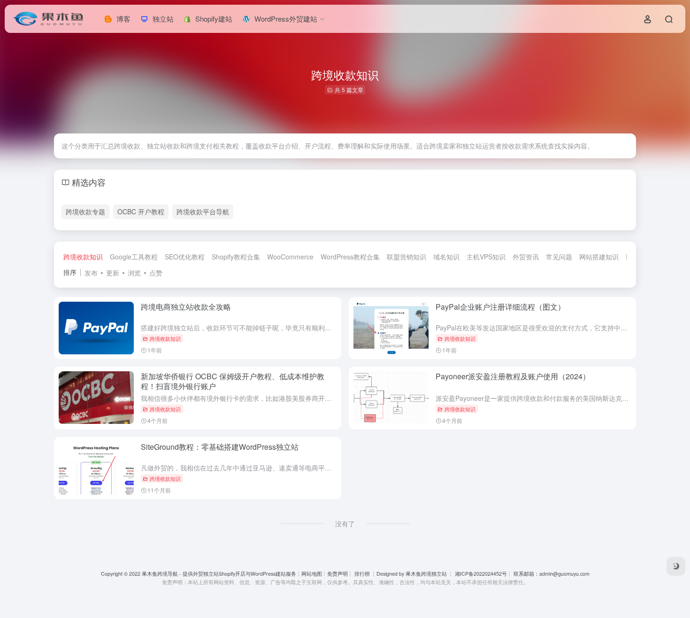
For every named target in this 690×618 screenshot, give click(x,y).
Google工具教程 (134, 256)
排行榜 (362, 573)
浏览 (134, 272)
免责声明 (337, 573)
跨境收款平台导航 (202, 211)
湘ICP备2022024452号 (480, 573)
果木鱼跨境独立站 (426, 573)
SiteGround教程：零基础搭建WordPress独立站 (220, 446)
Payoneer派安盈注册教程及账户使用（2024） (513, 376)
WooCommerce (290, 256)
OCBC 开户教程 (140, 211)
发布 (91, 272)
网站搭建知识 (599, 256)
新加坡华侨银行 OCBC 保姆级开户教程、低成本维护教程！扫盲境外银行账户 (232, 381)
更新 (112, 272)
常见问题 (559, 256)
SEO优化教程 (185, 256)
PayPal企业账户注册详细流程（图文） (500, 306)
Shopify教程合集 (236, 256)
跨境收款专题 (85, 211)
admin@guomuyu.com (564, 573)
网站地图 (311, 573)
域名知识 (446, 256)
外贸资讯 (526, 256)
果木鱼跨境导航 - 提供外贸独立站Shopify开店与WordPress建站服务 (219, 573)
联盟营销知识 (406, 256)
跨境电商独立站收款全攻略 (186, 306)
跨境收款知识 (83, 256)
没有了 (345, 523)
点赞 (155, 272)
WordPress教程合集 (350, 256)
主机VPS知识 (486, 256)
